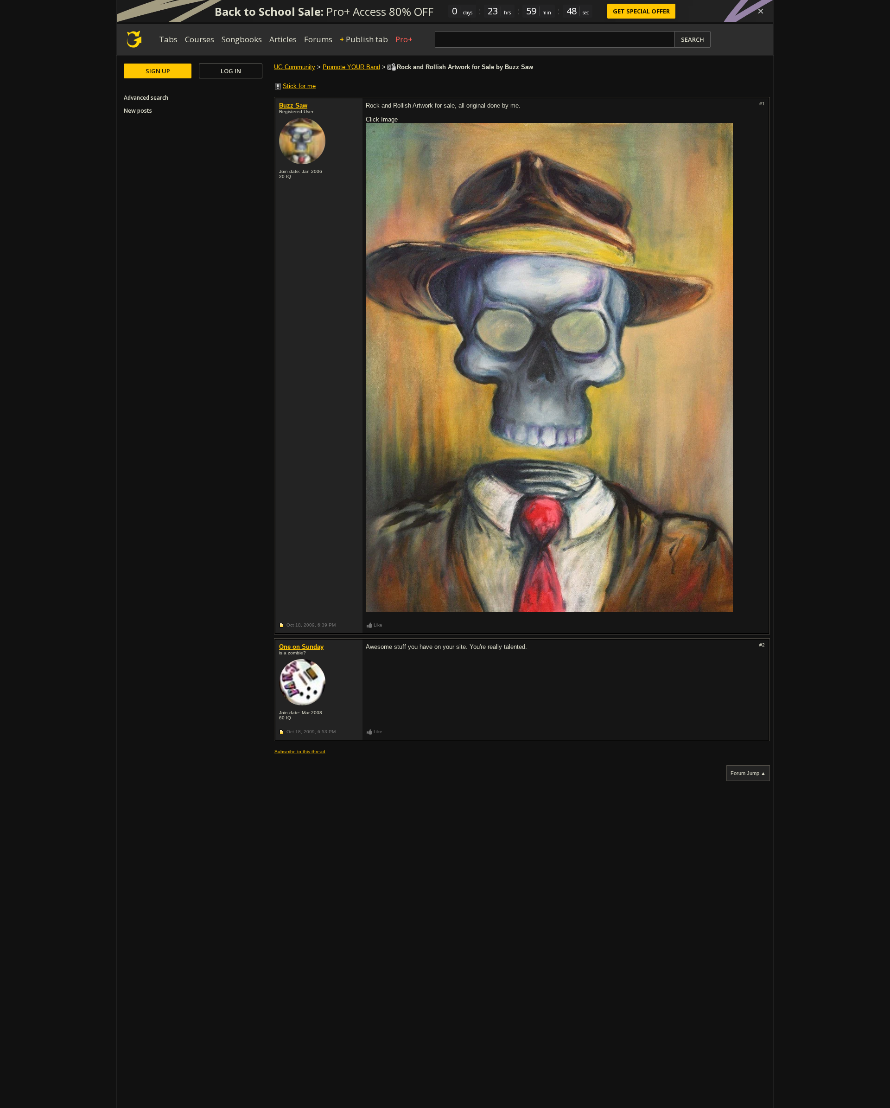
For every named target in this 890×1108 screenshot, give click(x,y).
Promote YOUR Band (351, 67)
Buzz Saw (293, 105)
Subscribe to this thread (299, 751)
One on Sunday (301, 646)
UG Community (294, 67)
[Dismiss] (760, 11)
